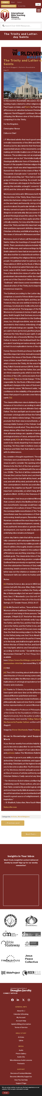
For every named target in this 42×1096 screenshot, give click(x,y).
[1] (5, 584)
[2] (12, 379)
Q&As (21, 1040)
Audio (21, 1050)
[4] (17, 439)
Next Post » (31, 834)
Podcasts (21, 1063)
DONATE (5, 2)
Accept (6, 1093)
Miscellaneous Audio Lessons (21, 1060)
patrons (10, 753)
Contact (19, 2)
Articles (14, 817)
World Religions (24, 817)
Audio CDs (21, 1057)
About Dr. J (21, 1011)
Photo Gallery (21, 1054)
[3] (11, 398)
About (13, 2)
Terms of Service (21, 1027)
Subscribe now (10, 807)
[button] (38, 10)
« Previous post (13, 823)
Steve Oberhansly (20, 730)
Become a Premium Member (21, 1073)
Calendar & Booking (21, 1014)
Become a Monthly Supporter (21, 1077)
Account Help (21, 6)
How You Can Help (21, 1080)
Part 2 (27, 107)
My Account (21, 1017)
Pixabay (36, 730)
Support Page (21, 1083)
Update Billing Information (21, 1024)
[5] (5, 689)
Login (38, 4)
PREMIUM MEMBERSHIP (8, 6)
